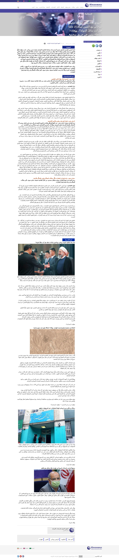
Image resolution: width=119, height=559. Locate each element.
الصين (46, 539)
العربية (32, 1)
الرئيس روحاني (55, 539)
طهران (41, 539)
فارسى (20, 1)
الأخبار (58, 7)
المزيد (33, 7)
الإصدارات (53, 7)
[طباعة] (45, 43)
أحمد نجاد (70, 539)
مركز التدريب (42, 7)
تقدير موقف (67, 7)
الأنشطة (48, 7)
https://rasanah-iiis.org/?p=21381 (90, 41)
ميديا (37, 7)
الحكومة (63, 539)
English (26, 1)
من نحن (100, 1)
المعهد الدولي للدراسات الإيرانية (55, 43)
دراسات (81, 7)
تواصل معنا (95, 1)
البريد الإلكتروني (98, 556)
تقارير (77, 7)
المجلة (62, 7)
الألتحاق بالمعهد (39, 1)
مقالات (73, 7)
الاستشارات (89, 1)
